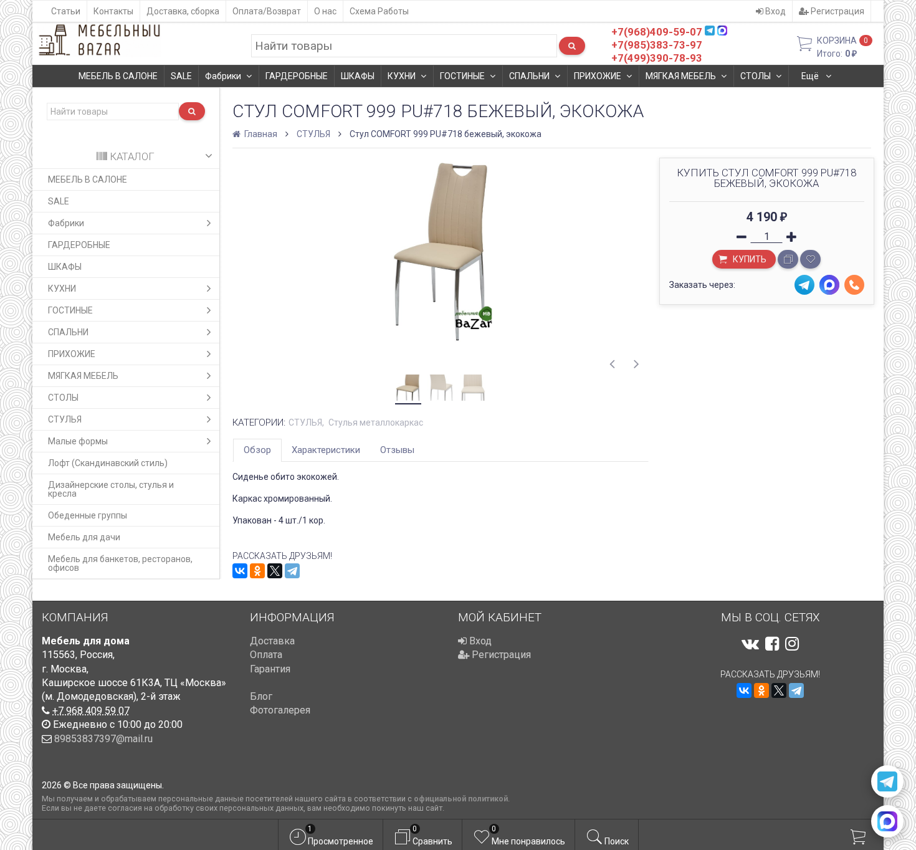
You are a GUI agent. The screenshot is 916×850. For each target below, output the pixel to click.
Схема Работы (379, 11)
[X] (274, 570)
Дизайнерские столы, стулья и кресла (111, 489)
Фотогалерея (280, 710)
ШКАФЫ (358, 76)
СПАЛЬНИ (529, 76)
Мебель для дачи (84, 537)
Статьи (65, 11)
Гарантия (270, 669)
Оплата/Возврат (266, 11)
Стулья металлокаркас (375, 422)
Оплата (266, 655)
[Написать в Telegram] (887, 781)
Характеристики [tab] (326, 450)
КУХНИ (402, 76)
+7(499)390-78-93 (656, 58)
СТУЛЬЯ (65, 419)
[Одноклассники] (257, 570)
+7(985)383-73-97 (656, 45)
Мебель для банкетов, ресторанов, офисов (120, 563)
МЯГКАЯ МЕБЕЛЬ (681, 76)
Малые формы (78, 441)
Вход (774, 11)
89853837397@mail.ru (103, 739)
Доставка (272, 641)
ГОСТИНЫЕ (462, 76)
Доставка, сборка (182, 11)
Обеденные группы (87, 515)
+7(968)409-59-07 (656, 32)
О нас (325, 11)
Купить (748, 259)
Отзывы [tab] (397, 450)
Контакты (113, 11)
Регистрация (836, 11)
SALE (181, 76)
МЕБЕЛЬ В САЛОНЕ (118, 76)
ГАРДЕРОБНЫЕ (296, 76)
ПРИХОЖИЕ (597, 76)
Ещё (811, 76)
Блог (261, 696)
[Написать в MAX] (887, 821)
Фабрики (223, 76)
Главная (260, 134)
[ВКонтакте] (239, 570)
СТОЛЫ (755, 76)
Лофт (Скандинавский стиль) (108, 463)
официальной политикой (461, 798)
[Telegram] (292, 570)
